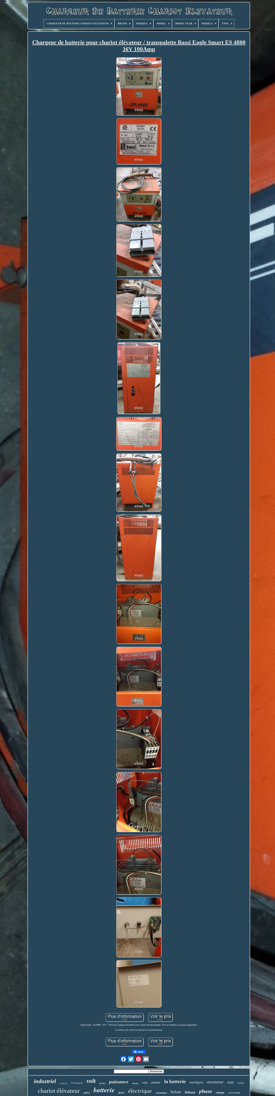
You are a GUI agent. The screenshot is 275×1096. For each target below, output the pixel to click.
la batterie (175, 1081)
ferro (121, 1092)
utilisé (86, 1092)
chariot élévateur (59, 1090)
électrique (140, 1091)
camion (240, 1083)
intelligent (196, 1082)
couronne (234, 1092)
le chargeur (77, 1082)
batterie (104, 1089)
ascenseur (215, 1082)
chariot (135, 1083)
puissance (118, 1081)
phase (205, 1091)
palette (156, 1082)
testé (230, 1082)
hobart (176, 1092)
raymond (63, 1083)
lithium (190, 1092)
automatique (161, 1093)
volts (145, 1082)
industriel (45, 1081)
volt (91, 1080)
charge (220, 1092)
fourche (102, 1083)
